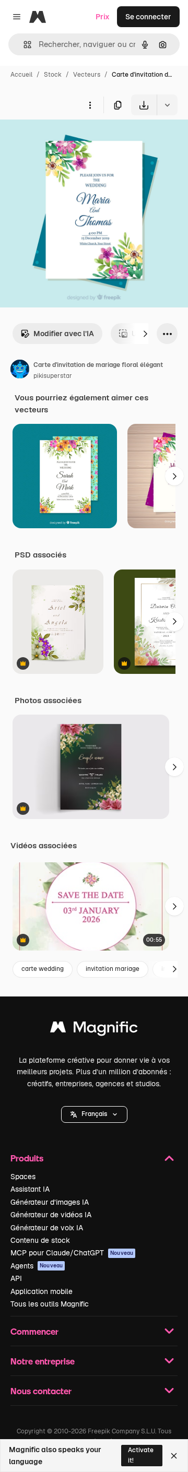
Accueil (21, 74)
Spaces (23, 1176)
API (16, 1278)
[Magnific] (94, 1030)
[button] (94, 1114)
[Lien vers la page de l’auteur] (19, 371)
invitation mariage (112, 969)
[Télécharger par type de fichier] (167, 104)
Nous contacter (41, 1390)
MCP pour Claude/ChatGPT (71, 1252)
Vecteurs (86, 74)
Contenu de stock (40, 1240)
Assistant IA (30, 1189)
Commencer (34, 1331)
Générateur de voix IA (46, 1227)
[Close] (174, 1456)
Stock (53, 74)
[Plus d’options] (89, 104)
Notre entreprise (42, 1361)
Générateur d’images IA (49, 1202)
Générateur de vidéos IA (50, 1214)
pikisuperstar (52, 376)
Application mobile (41, 1291)
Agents (36, 1266)
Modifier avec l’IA (63, 333)
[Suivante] (145, 333)
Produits (26, 1158)
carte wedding (42, 969)
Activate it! (141, 1455)
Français (94, 1114)
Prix (103, 16)
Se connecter (148, 16)
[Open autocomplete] (23, 45)
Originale (69, 140)
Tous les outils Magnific (49, 1304)
